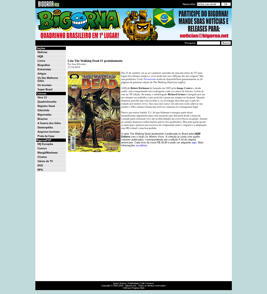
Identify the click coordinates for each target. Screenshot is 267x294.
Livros (41, 60)
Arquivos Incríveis (49, 131)
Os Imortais (45, 85)
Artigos (42, 73)
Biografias (44, 65)
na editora (141, 145)
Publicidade (133, 283)
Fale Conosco (147, 283)
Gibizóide (43, 110)
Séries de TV (45, 161)
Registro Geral (46, 106)
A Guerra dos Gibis (49, 123)
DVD (40, 165)
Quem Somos (119, 283)
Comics (42, 148)
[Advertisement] (219, 104)
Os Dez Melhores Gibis (48, 79)
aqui (194, 142)
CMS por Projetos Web (133, 288)
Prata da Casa (46, 136)
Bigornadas (44, 114)
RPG (40, 169)
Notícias (42, 52)
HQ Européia (45, 144)
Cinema (42, 156)
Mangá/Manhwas (48, 152)
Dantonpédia (45, 127)
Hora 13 (42, 97)
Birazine (42, 118)
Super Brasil (45, 89)
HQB (40, 56)
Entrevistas (44, 69)
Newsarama (149, 79)
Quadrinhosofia (47, 101)
